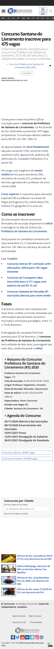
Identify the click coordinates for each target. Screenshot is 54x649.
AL (13, 18)
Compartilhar (27, 73)
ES (43, 18)
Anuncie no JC (19, 622)
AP (18, 18)
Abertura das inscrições (26, 421)
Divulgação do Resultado (26, 440)
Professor (18, 384)
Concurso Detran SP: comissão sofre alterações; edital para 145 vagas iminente (29, 267)
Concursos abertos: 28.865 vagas (18, 452)
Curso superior (10, 194)
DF (38, 18)
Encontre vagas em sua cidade (16, 504)
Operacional (41, 388)
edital (49, 223)
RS (26, 404)
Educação (29, 388)
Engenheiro (30, 384)
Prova (15, 433)
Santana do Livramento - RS (28, 408)
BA (28, 18)
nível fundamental (37, 147)
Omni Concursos (28, 400)
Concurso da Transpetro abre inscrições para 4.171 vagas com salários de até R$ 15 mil (26, 281)
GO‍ (47, 18)
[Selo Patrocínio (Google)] (43, 10)
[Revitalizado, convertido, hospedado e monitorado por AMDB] (50, 644)
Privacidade (36, 622)
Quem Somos (19, 616)
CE (33, 18)
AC (8, 18)
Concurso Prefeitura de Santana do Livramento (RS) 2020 (25, 66)
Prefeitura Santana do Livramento (22, 373)
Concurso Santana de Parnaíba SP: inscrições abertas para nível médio (29, 293)
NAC (3, 18)
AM (23, 18)
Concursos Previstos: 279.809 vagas (20, 458)
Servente (41, 384)
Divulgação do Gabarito (26, 436)
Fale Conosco (35, 616)
